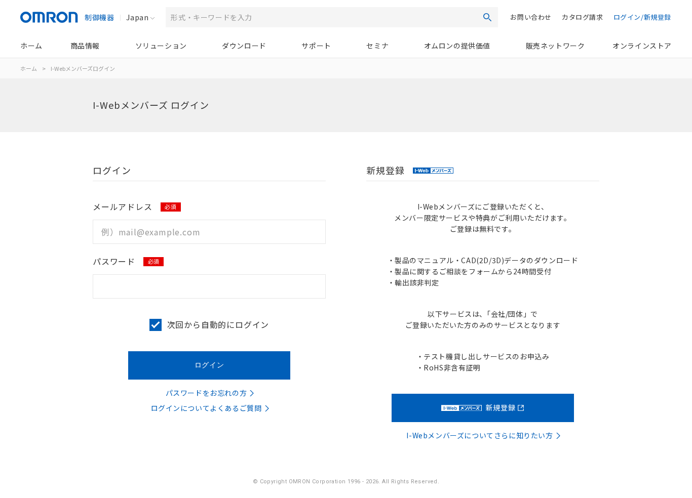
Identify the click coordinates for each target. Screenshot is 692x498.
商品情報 (85, 45)
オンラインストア (642, 45)
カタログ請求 (582, 17)
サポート (316, 45)
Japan (137, 17)
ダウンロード (244, 45)
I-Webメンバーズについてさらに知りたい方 (479, 435)
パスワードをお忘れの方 (206, 393)
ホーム (31, 45)
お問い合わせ (531, 17)
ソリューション (161, 45)
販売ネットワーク (555, 45)
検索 (487, 17)
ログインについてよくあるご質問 (206, 408)
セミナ (377, 45)
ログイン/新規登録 (642, 17)
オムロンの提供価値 (457, 45)
